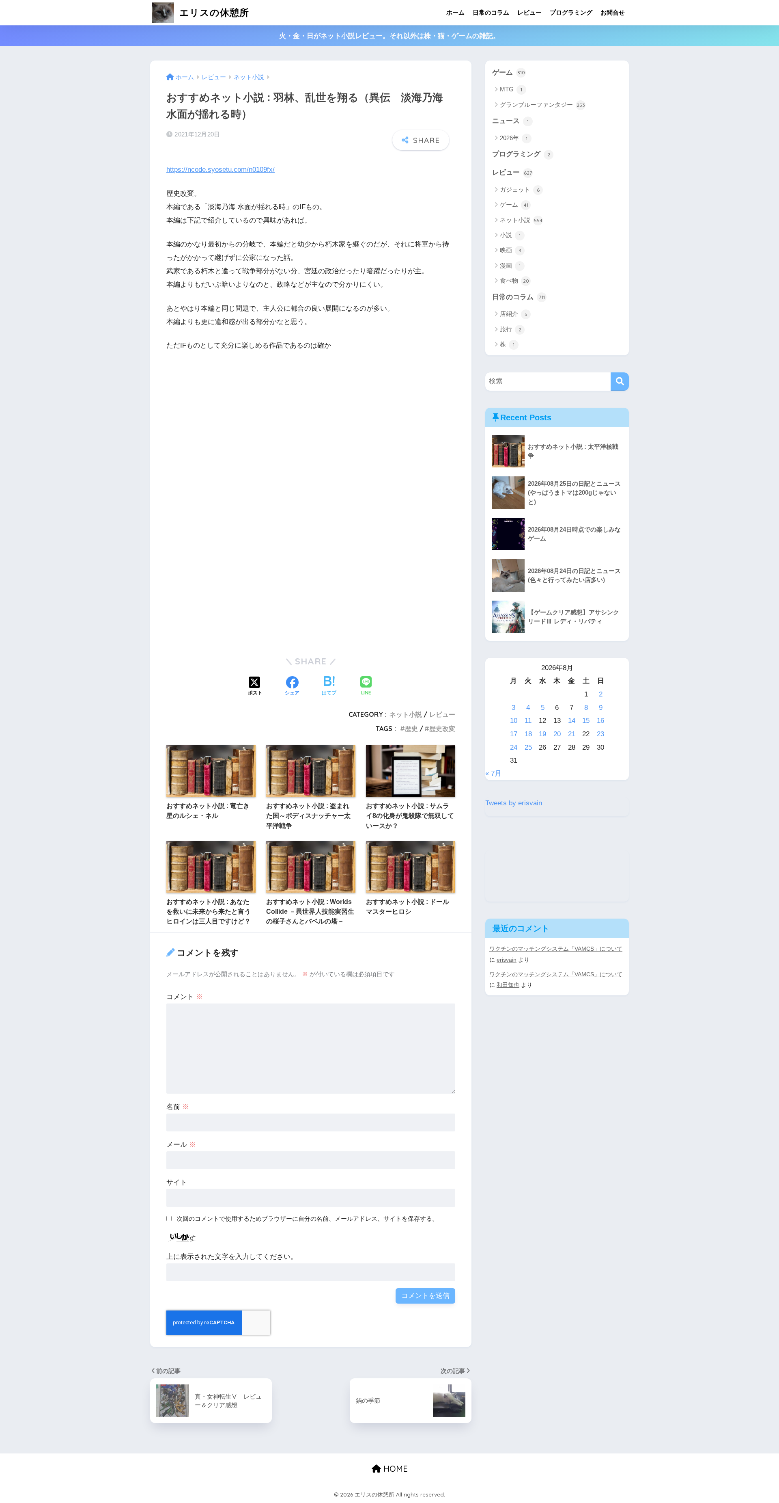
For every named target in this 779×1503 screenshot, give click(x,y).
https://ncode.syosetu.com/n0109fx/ (220, 169)
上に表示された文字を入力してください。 (231, 1257)
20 (557, 734)
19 (542, 734)
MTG (511, 89)
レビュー (529, 12)
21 (571, 734)
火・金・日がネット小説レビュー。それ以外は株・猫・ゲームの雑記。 (389, 36)
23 (600, 734)
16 (600, 720)
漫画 (510, 265)
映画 (510, 250)
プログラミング (571, 12)
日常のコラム (491, 12)
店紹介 (513, 313)
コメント (184, 997)
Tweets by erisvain (513, 803)
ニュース (510, 121)
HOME (394, 1469)
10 (513, 720)
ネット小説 (406, 714)
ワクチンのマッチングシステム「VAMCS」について (555, 948)
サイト (176, 1182)
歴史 (411, 728)
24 (513, 747)
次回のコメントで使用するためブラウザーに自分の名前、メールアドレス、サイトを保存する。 (307, 1218)
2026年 (513, 137)
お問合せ (612, 12)
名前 (177, 1107)
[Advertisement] (310, 445)
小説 (510, 234)
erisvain (506, 959)
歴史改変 (442, 728)
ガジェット (520, 189)
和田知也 (508, 985)
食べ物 (514, 280)
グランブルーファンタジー (542, 104)
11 (528, 720)
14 (571, 720)
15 (586, 720)
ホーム (455, 12)
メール (181, 1144)
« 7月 (493, 773)
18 (528, 734)
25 (528, 747)
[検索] (620, 381)
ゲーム (508, 72)
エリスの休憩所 (212, 12)
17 (513, 734)
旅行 (510, 329)
